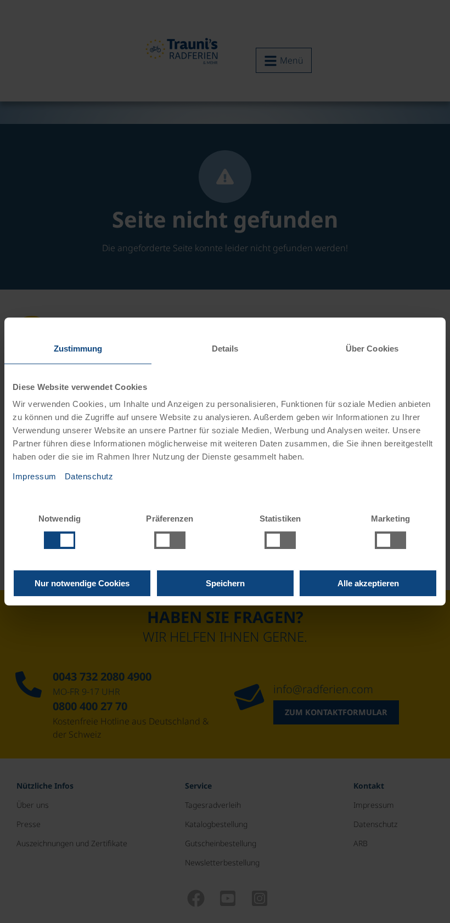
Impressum (35, 476)
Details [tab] (225, 348)
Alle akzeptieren (368, 583)
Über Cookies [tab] (372, 348)
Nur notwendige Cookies (82, 583)
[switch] (169, 540)
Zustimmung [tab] (78, 348)
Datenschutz (89, 476)
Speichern (225, 583)
